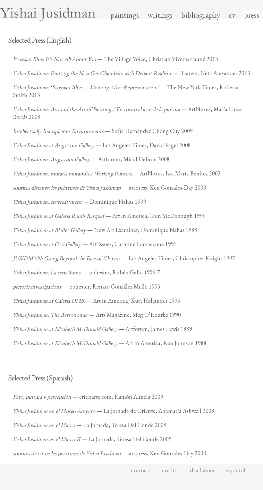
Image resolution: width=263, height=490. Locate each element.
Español (235, 470)
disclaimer (202, 470)
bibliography (200, 15)
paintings (124, 15)
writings (160, 15)
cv (232, 15)
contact (140, 470)
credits (170, 470)
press (251, 15)
